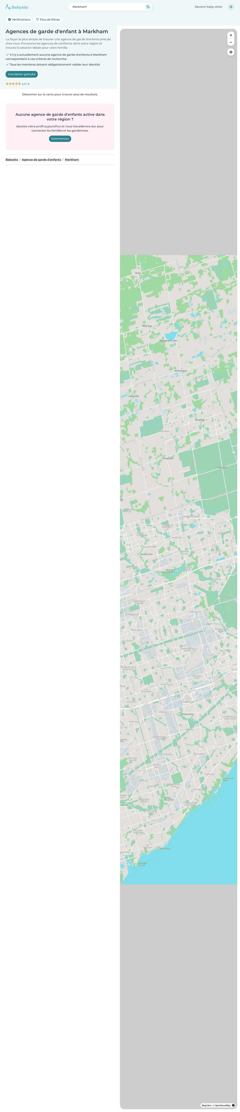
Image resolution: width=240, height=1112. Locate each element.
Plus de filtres (49, 19)
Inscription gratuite (21, 74)
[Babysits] (17, 7)
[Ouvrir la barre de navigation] (231, 7)
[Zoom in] (230, 35)
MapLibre (206, 1105)
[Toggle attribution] (233, 1105)
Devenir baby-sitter (209, 6)
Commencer (60, 138)
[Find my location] (230, 51)
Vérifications (20, 19)
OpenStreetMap (223, 1105)
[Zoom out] (230, 42)
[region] (178, 569)
